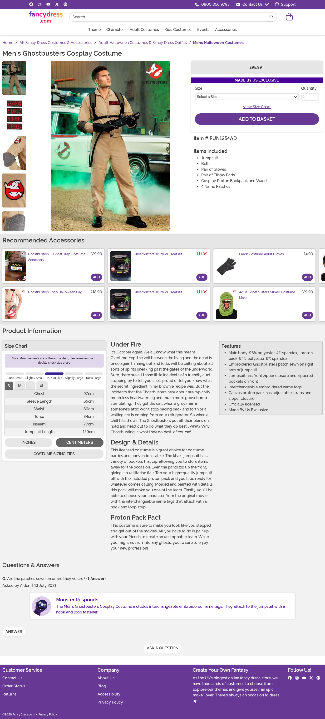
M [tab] (19, 386)
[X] (57, 4)
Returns (9, 694)
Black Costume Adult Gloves (261, 254)
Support (288, 4)
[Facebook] (31, 4)
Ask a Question (162, 648)
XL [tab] (42, 386)
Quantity (309, 88)
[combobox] (168, 17)
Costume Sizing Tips (54, 454)
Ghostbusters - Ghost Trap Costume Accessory (56, 257)
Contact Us (252, 4)
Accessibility (109, 694)
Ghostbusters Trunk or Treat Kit (158, 254)
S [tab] (9, 386)
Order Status (13, 686)
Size (198, 88)
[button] (289, 17)
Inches (29, 442)
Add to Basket (257, 119)
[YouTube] (48, 4)
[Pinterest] (65, 4)
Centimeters (79, 442)
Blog (102, 686)
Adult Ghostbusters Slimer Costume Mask (267, 295)
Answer (13, 631)
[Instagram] (40, 4)
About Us (106, 678)
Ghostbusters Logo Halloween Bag (55, 292)
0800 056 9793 (215, 4)
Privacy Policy (110, 702)
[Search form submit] (271, 17)
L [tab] (31, 386)
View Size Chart (257, 107)
